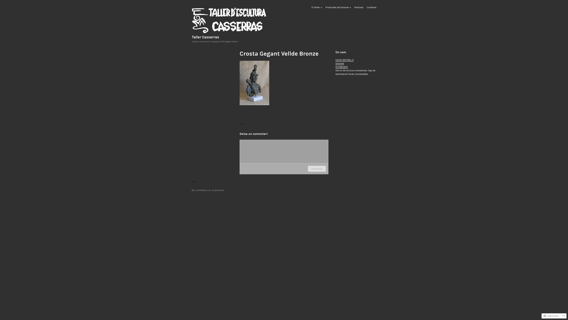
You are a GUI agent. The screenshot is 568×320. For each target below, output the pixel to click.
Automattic (219, 190)
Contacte (371, 7)
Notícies (358, 7)
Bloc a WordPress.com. (201, 190)
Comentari (317, 168)
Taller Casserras (205, 37)
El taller (316, 7)
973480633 (341, 66)
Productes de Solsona (337, 7)
